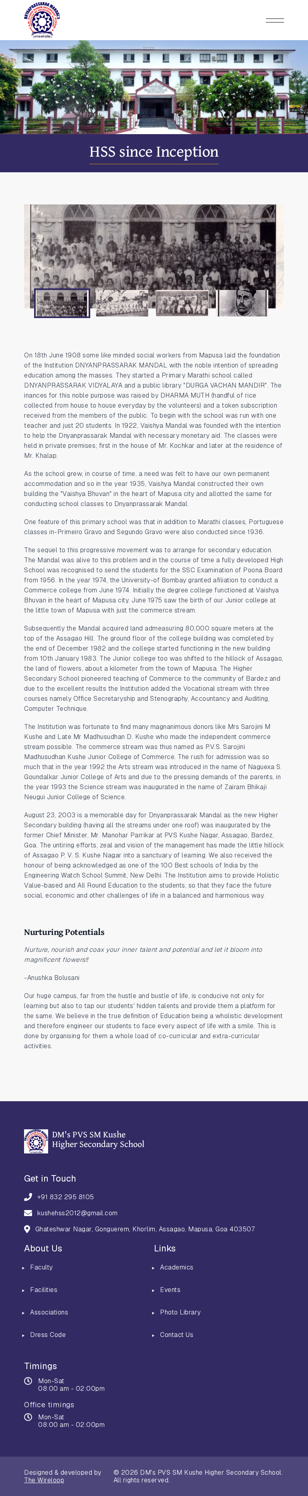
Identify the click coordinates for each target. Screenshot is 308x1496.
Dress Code (48, 1335)
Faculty (41, 1267)
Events (170, 1290)
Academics (177, 1267)
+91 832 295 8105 (65, 1197)
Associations (49, 1312)
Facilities (43, 1290)
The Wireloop (44, 1480)
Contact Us (176, 1335)
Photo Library (180, 1312)
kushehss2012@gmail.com (77, 1213)
